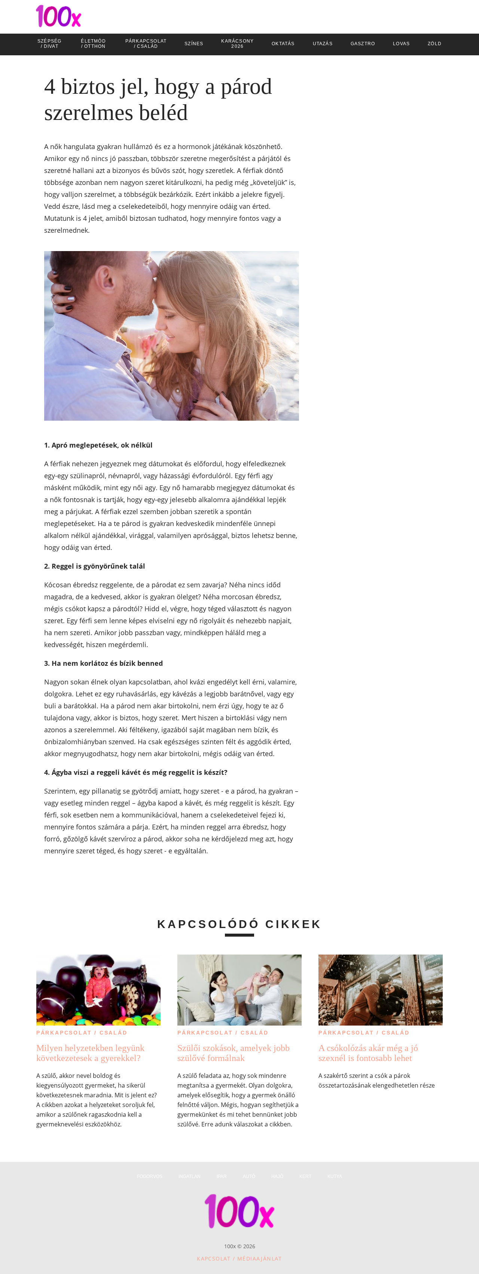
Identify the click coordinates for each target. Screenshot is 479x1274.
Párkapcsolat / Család (82, 1033)
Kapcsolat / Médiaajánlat (239, 1258)
